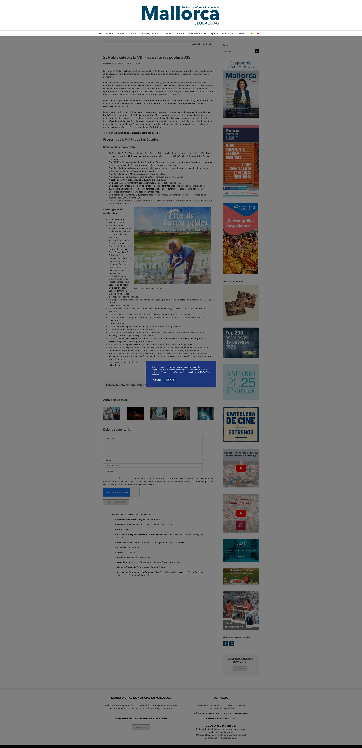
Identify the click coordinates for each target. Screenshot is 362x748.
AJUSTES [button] (157, 380)
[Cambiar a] (252, 33)
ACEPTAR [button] (170, 380)
